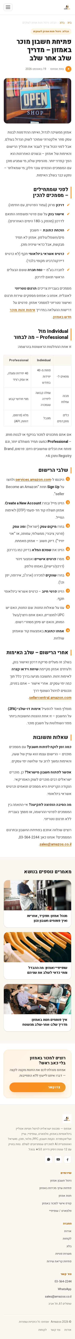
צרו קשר (54, 1087)
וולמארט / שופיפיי (60, 1211)
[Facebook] (67, 1159)
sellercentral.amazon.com (50, 697)
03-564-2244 (63, 1281)
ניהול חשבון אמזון (60, 1181)
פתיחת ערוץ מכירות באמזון (55, 1188)
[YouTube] (58, 1159)
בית (69, 23)
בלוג (62, 23)
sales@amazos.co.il (55, 844)
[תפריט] (8, 7)
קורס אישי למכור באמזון (56, 1203)
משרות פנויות (63, 1254)
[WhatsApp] (48, 1159)
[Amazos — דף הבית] (67, 7)
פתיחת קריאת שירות (59, 1261)
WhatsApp (64, 1289)
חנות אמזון (65, 1196)
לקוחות (67, 1239)
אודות (67, 1231)
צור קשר (55, 1330)
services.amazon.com (33, 479)
